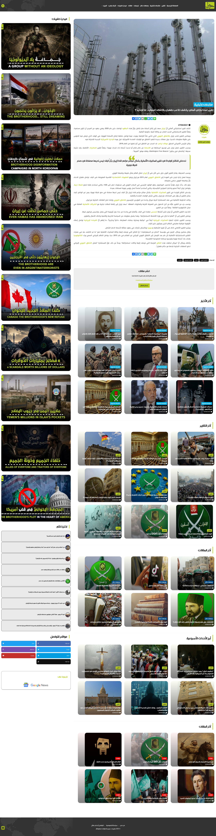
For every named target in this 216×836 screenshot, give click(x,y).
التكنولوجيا (78, 235)
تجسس (153, 211)
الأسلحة (147, 147)
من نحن (122, 825)
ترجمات (136, 5)
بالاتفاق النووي (164, 136)
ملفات (130, 5)
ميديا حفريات (122, 5)
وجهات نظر (144, 5)
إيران (163, 128)
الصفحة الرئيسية (172, 5)
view (212, 308)
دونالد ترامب (163, 143)
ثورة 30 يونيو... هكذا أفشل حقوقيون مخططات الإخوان (51, 614)
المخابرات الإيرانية (160, 220)
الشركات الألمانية (90, 204)
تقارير (163, 5)
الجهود (125, 128)
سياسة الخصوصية (111, 825)
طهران (179, 260)
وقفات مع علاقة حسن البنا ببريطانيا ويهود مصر (53, 569)
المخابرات (93, 147)
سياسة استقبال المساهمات (144, 280)
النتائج (158, 243)
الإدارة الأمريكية (107, 139)
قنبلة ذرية (78, 184)
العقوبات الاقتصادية (120, 177)
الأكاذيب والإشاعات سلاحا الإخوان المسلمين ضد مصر (52, 581)
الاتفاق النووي (154, 177)
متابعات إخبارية (155, 5)
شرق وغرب (112, 5)
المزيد (105, 5)
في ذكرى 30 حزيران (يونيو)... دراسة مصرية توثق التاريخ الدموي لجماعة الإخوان (45, 603)
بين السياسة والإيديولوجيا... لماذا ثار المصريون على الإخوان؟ (50, 558)
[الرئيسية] (210, 6)
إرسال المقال (144, 285)
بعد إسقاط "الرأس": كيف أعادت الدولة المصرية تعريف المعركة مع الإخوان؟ (46, 592)
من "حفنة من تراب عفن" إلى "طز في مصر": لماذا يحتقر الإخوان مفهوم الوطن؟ (45, 547)
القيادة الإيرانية (90, 220)
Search (2, 5)
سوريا (150, 227)
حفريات (204, 137)
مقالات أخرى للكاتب (204, 142)
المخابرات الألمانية (158, 192)
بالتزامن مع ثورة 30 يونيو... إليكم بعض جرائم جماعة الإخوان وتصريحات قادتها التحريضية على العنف (41, 625)
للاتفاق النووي (120, 200)
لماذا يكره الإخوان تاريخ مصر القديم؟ (56, 536)
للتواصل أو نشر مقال (97, 825)
